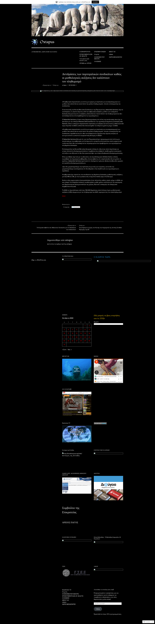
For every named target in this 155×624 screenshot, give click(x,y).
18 (68, 337)
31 (64, 344)
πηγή (63, 196)
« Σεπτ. (64, 349)
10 (64, 333)
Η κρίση (96, 54)
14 (81, 333)
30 (89, 341)
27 (77, 341)
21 (81, 337)
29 (85, 341)
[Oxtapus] (77, 20)
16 (89, 333)
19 (72, 337)
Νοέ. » (70, 349)
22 (85, 337)
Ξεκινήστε (95, 2)
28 (81, 341)
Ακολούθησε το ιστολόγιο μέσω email (104, 590)
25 (68, 341)
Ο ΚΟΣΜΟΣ (97, 61)
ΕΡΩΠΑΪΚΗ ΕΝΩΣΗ (100, 51)
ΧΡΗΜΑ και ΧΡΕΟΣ (85, 63)
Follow (98, 609)
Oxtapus (47, 42)
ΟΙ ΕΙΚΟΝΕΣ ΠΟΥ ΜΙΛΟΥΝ (99, 58)
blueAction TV (66, 590)
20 (77, 337)
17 (64, 337)
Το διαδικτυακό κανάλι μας (84, 59)
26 (72, 341)
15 (85, 333)
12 (72, 333)
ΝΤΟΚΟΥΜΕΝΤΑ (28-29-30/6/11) (86, 55)
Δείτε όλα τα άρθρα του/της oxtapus (59, 244)
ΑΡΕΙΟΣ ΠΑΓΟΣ (70, 522)
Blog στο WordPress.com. (38, 260)
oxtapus (64, 85)
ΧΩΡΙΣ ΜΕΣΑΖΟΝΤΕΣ (115, 57)
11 (68, 333)
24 (64, 341)
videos (111, 54)
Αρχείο (96, 322)
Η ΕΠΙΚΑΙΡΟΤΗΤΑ (85, 51)
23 (89, 337)
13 (76, 333)
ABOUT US (112, 51)
